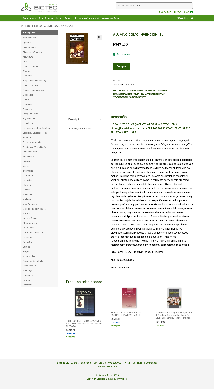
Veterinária (27, 285)
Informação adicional (79, 128)
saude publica (29, 256)
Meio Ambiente (30, 204)
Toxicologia (28, 275)
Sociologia (27, 270)
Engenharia (28, 123)
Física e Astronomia (32, 142)
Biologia (26, 71)
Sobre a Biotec (29, 18)
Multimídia (27, 213)
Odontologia (28, 228)
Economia (27, 104)
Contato (68, 18)
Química (26, 247)
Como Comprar (46, 18)
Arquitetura (28, 57)
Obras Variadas (30, 223)
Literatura (27, 185)
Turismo (26, 280)
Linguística (28, 180)
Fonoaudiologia (30, 152)
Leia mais (160, 325)
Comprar (122, 66)
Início (27, 26)
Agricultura (28, 42)
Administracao (29, 38)
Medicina (27, 199)
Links (58, 18)
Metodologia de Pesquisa (34, 209)
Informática (28, 171)
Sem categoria (29, 266)
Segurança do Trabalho (33, 261)
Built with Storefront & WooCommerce (107, 379)
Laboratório (28, 175)
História (26, 161)
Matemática (28, 194)
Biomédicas (28, 76)
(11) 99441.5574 (181, 12)
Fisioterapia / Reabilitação (34, 147)
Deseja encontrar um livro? (87, 18)
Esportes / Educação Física (35, 133)
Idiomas (26, 166)
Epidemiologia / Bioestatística (36, 128)
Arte (25, 61)
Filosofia (27, 137)
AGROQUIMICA (29, 47)
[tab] (84, 119)
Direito (26, 99)
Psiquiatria (27, 242)
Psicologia (27, 237)
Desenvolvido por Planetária (107, 366)
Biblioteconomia (30, 66)
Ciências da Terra (30, 85)
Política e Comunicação (33, 232)
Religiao (26, 251)
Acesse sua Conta (110, 18)
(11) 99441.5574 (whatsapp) (142, 362)
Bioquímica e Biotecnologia (35, 80)
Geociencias (28, 156)
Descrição (74, 119)
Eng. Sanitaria (29, 118)
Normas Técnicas (31, 218)
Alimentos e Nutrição (32, 52)
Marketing (27, 190)
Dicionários (28, 95)
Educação (37, 26)
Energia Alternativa (31, 114)
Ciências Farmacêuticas (33, 90)
